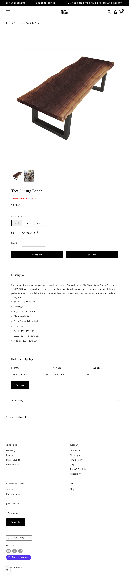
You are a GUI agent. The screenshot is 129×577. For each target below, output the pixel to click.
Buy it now (92, 254)
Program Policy (13, 494)
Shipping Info (76, 455)
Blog (72, 489)
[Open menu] (8, 12)
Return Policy (76, 459)
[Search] (109, 12)
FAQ (72, 464)
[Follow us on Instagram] (8, 551)
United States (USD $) (16, 538)
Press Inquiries (13, 459)
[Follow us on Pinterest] (14, 551)
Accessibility (75, 473)
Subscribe (15, 522)
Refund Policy (16, 400)
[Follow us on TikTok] (20, 551)
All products (18, 23)
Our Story (10, 450)
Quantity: (15, 243)
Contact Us (75, 450)
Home (8, 23)
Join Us (9, 489)
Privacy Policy (12, 464)
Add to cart (37, 254)
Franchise (10, 455)
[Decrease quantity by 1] (25, 243)
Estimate (20, 385)
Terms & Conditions (79, 469)
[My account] (115, 12)
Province (56, 367)
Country (15, 367)
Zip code (97, 367)
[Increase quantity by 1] (42, 243)
